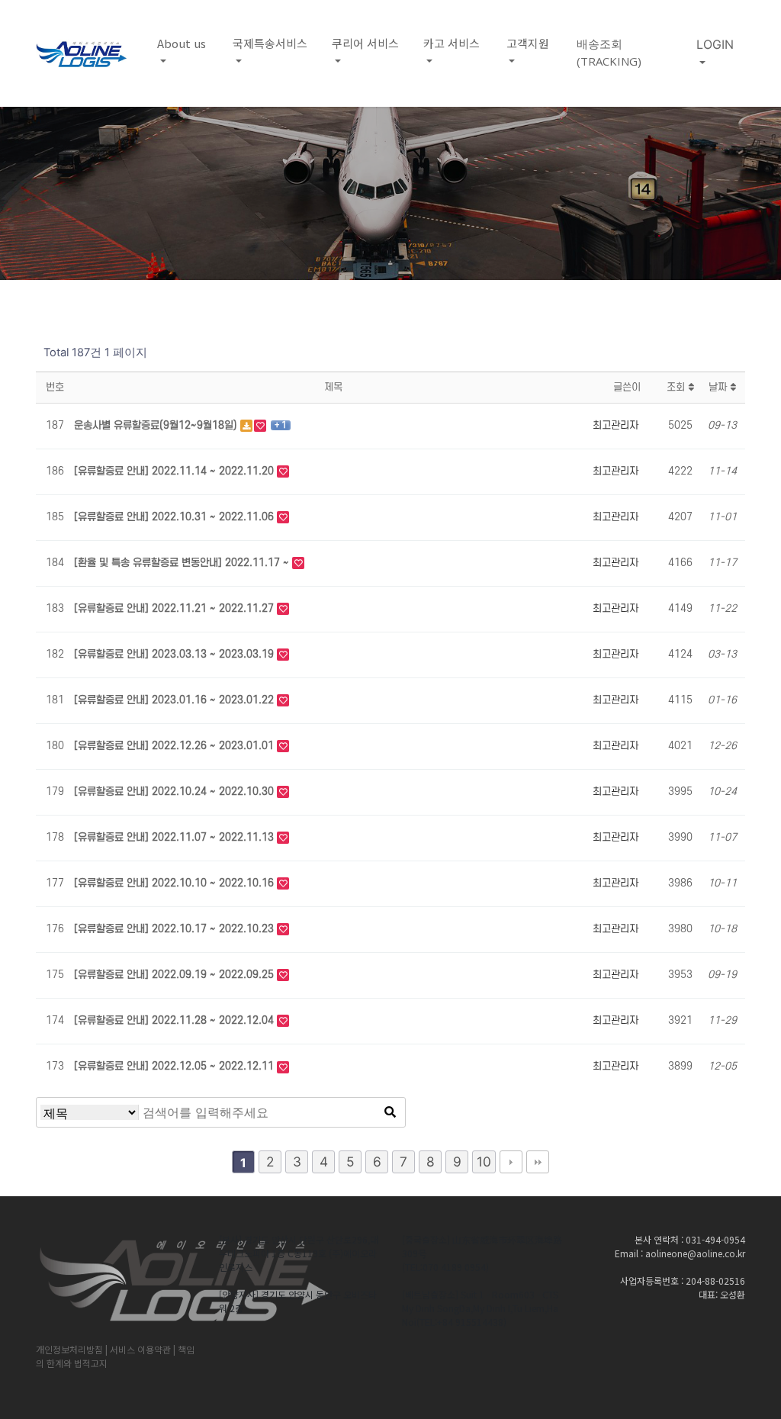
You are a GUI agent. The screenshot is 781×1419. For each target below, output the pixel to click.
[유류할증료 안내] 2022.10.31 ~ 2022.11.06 (175, 517)
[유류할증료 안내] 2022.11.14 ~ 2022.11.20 (175, 471)
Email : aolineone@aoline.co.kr (680, 1253)
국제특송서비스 (270, 43)
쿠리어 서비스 (365, 43)
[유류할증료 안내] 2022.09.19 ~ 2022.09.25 (175, 974)
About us (181, 43)
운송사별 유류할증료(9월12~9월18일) (157, 425)
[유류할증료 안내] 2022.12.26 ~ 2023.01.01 (175, 745)
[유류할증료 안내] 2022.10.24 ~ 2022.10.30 (175, 791)
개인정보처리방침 (69, 1349)
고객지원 (527, 43)
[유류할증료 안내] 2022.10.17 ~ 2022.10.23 (175, 929)
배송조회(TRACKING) (609, 52)
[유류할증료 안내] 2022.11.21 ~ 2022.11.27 (175, 608)
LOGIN (715, 44)
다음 (511, 1161)
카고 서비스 (451, 43)
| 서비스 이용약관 (138, 1349)
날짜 (719, 387)
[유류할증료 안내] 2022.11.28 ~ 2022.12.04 (175, 1020)
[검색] (389, 1112)
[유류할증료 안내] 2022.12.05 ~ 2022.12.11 (175, 1066)
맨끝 (537, 1161)
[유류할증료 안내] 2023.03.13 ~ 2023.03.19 (175, 654)
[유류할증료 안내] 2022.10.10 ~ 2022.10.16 (175, 883)
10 (484, 1162)
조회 (677, 387)
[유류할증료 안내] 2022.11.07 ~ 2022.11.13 (175, 837)
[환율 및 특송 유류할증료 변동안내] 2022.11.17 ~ (183, 562)
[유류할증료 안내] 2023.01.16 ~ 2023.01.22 (175, 700)
